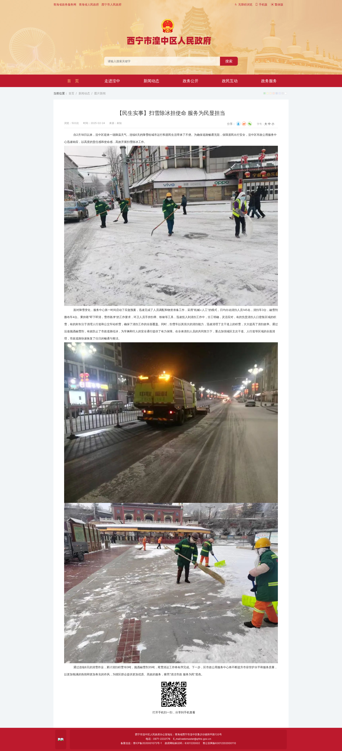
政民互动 (230, 80)
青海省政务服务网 (64, 4)
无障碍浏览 (244, 4)
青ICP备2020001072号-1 (147, 743)
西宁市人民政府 (111, 4)
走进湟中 (112, 80)
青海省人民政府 (89, 4)
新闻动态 (151, 80)
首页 (71, 93)
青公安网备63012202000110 (219, 743)
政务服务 (269, 80)
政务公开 (190, 80)
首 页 (73, 80)
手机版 (262, 4)
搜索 (228, 61)
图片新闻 (100, 93)
